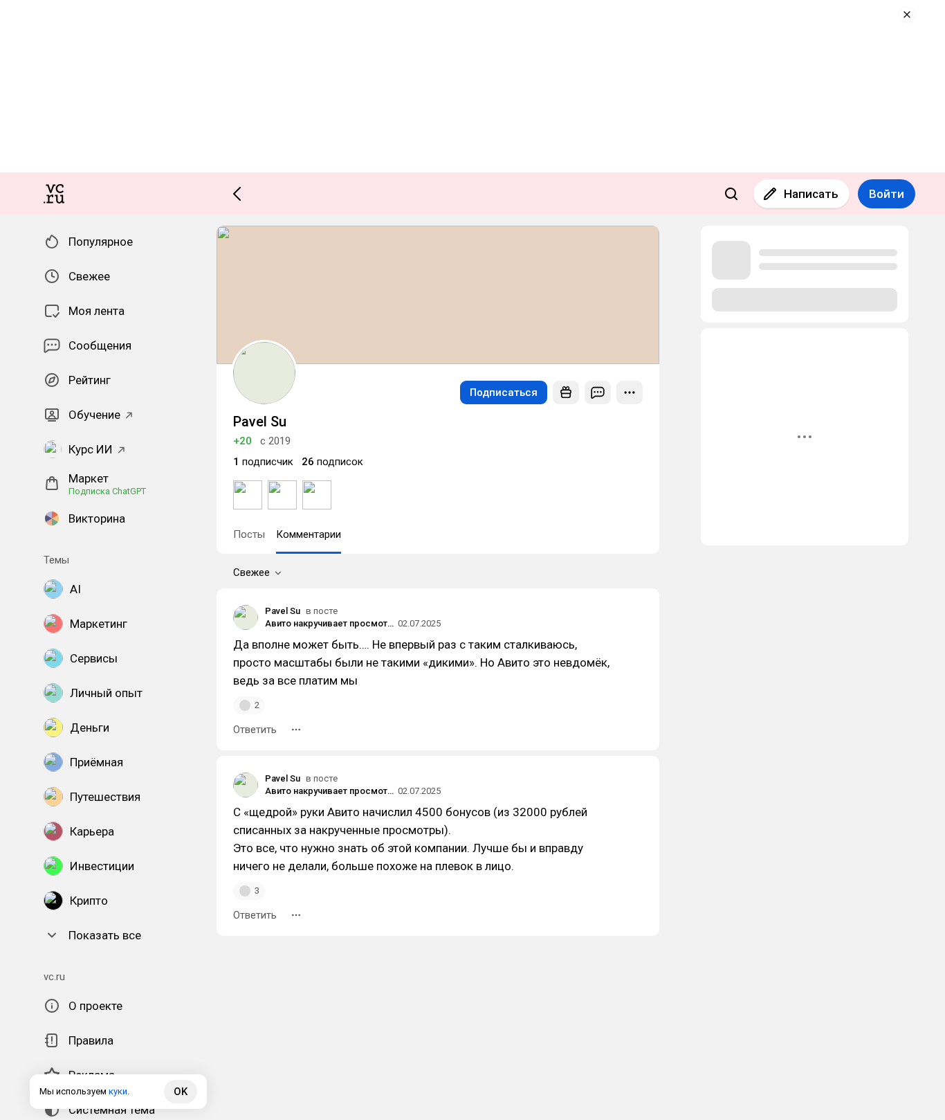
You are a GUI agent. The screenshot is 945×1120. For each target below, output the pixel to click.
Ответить (255, 729)
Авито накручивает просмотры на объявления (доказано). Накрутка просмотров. (329, 623)
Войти (886, 194)
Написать (811, 194)
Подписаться (504, 392)
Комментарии (308, 534)
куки (118, 1091)
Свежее (251, 572)
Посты (249, 534)
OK (180, 1091)
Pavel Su (282, 611)
